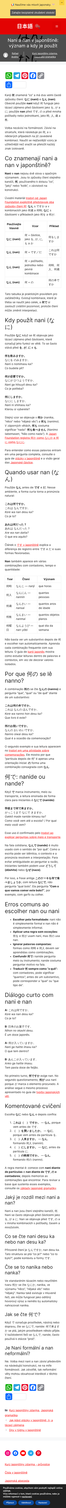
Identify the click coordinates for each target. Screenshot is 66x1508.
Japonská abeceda (17, 1480)
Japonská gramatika (45, 56)
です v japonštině (28, 544)
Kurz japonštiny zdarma (44, 53)
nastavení (27, 1496)
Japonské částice (21, 462)
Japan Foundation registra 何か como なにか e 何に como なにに (32, 438)
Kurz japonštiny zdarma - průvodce (27, 1464)
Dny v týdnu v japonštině (25, 1430)
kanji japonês (36, 651)
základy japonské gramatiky (38, 1188)
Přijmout (10, 1502)
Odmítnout (26, 1502)
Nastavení (42, 1502)
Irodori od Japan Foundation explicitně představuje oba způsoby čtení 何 (29, 202)
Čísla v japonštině (16, 1472)
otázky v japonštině (27, 458)
